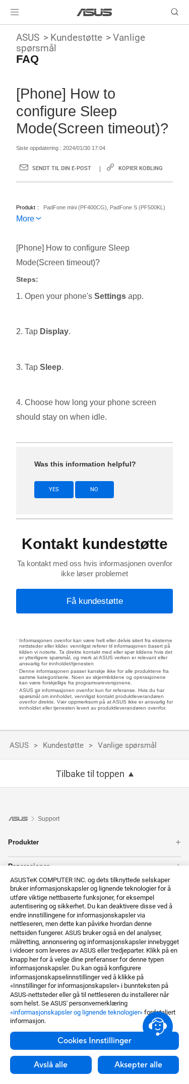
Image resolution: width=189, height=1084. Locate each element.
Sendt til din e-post (61, 168)
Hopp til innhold (6, 31)
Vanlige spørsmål (127, 745)
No (94, 489)
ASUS (27, 37)
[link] (94, 12)
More (25, 218)
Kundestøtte (76, 37)
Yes (54, 489)
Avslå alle (51, 1065)
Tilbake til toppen (90, 774)
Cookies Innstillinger (94, 1041)
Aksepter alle (138, 1065)
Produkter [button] (23, 842)
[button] (14, 12)
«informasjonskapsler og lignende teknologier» (76, 1012)
